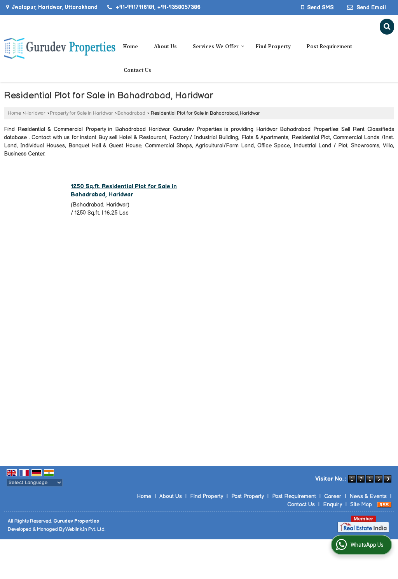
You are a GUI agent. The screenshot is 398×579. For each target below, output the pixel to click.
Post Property (247, 496)
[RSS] (384, 504)
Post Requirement (329, 46)
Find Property (273, 46)
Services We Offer (216, 46)
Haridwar (35, 113)
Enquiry (332, 504)
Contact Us (137, 69)
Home (130, 46)
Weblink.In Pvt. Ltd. (85, 529)
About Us (165, 46)
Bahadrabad (131, 113)
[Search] (387, 27)
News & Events (368, 496)
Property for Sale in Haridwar (81, 113)
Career (332, 496)
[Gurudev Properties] (59, 48)
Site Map (361, 504)
